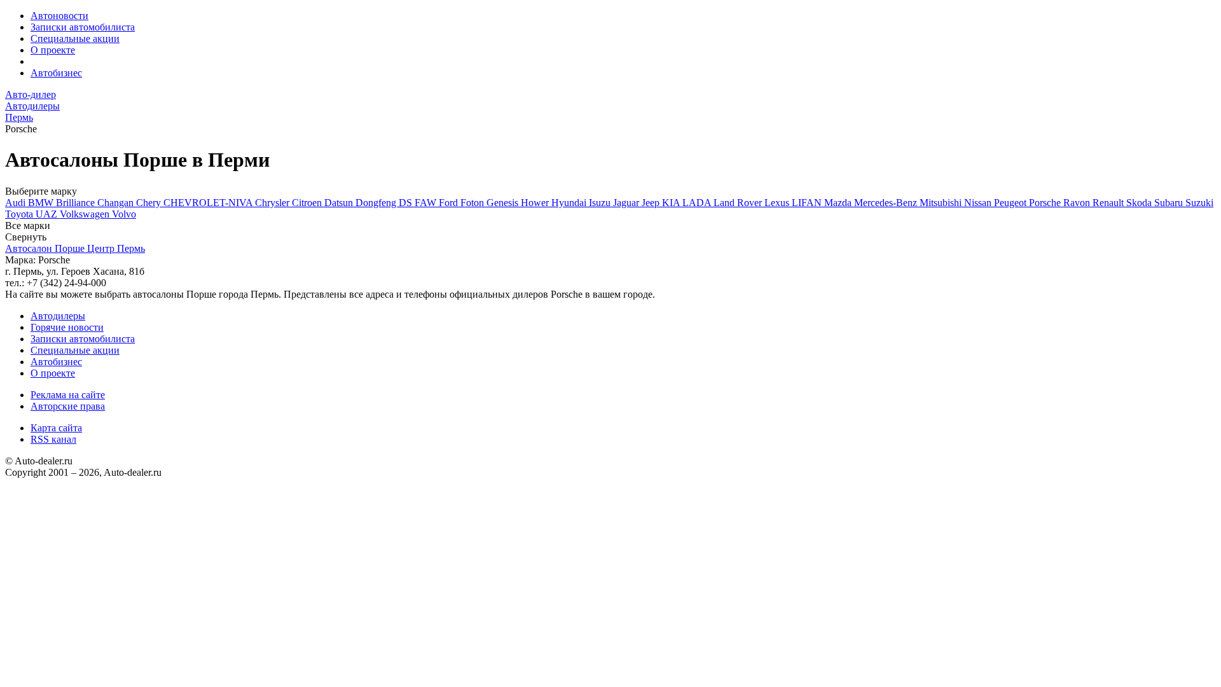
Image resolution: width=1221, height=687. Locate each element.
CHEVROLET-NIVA (209, 202)
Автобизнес (56, 72)
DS (407, 202)
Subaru (1169, 202)
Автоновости (59, 15)
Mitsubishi (942, 202)
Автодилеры (58, 315)
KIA (672, 202)
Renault (1109, 202)
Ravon (1078, 202)
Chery (149, 202)
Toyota (20, 214)
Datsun (339, 202)
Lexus (778, 202)
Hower (536, 202)
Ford (449, 202)
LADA (698, 202)
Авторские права (68, 406)
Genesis (503, 202)
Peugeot (1011, 202)
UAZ (48, 214)
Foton (473, 202)
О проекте (53, 50)
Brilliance (76, 202)
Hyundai (570, 202)
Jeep (652, 202)
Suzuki (1199, 202)
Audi (16, 202)
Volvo (124, 214)
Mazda (839, 202)
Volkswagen (86, 214)
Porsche (1046, 202)
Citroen (308, 202)
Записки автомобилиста (83, 27)
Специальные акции (75, 38)
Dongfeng (377, 202)
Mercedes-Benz (887, 202)
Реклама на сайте (68, 394)
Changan (116, 202)
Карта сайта (56, 427)
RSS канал (53, 439)
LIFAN (808, 202)
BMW (42, 202)
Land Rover (739, 202)
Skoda (1140, 202)
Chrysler (273, 202)
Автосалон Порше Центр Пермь (75, 248)
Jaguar (627, 202)
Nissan (979, 202)
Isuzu (601, 202)
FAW (427, 202)
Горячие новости (67, 327)
